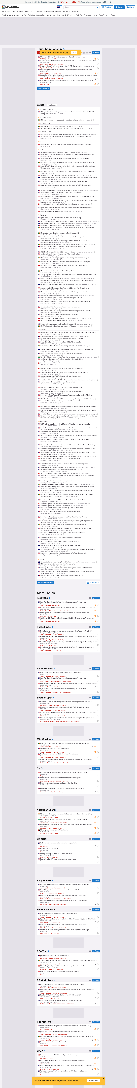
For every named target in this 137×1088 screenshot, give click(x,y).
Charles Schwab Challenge (47, 721)
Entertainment (49, 11)
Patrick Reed (49, 998)
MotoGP (50, 828)
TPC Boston (43, 1063)
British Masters (52, 987)
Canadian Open (75, 721)
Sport (32, 11)
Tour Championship (8, 15)
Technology (67, 11)
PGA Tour (24, 15)
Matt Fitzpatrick (44, 933)
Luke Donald (43, 987)
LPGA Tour (43, 1069)
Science (58, 11)
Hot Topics (11, 11)
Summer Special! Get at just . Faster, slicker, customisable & (67, 2)
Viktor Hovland (61, 15)
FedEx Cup (31, 15)
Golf (17, 15)
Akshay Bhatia (67, 763)
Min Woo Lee (51, 15)
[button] (52, 105)
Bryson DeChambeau (46, 969)
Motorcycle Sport (57, 828)
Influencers (60, 969)
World (26, 11)
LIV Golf (69, 15)
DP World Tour (78, 15)
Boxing (61, 792)
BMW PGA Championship (63, 721)
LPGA (95, 15)
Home (4, 11)
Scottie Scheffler (45, 73)
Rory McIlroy (54, 73)
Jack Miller (43, 828)
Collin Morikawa (67, 681)
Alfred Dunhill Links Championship (55, 1003)
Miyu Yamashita (44, 1058)
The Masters (88, 15)
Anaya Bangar (44, 822)
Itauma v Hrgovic (45, 792)
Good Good (43, 616)
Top (39, 52)
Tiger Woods (54, 792)
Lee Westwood (44, 846)
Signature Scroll (44, 68)
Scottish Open (40, 15)
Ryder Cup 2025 (62, 987)
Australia (20, 11)
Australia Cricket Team (46, 817)
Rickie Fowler (103, 15)
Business (39, 11)
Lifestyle (75, 11)
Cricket (56, 817)
